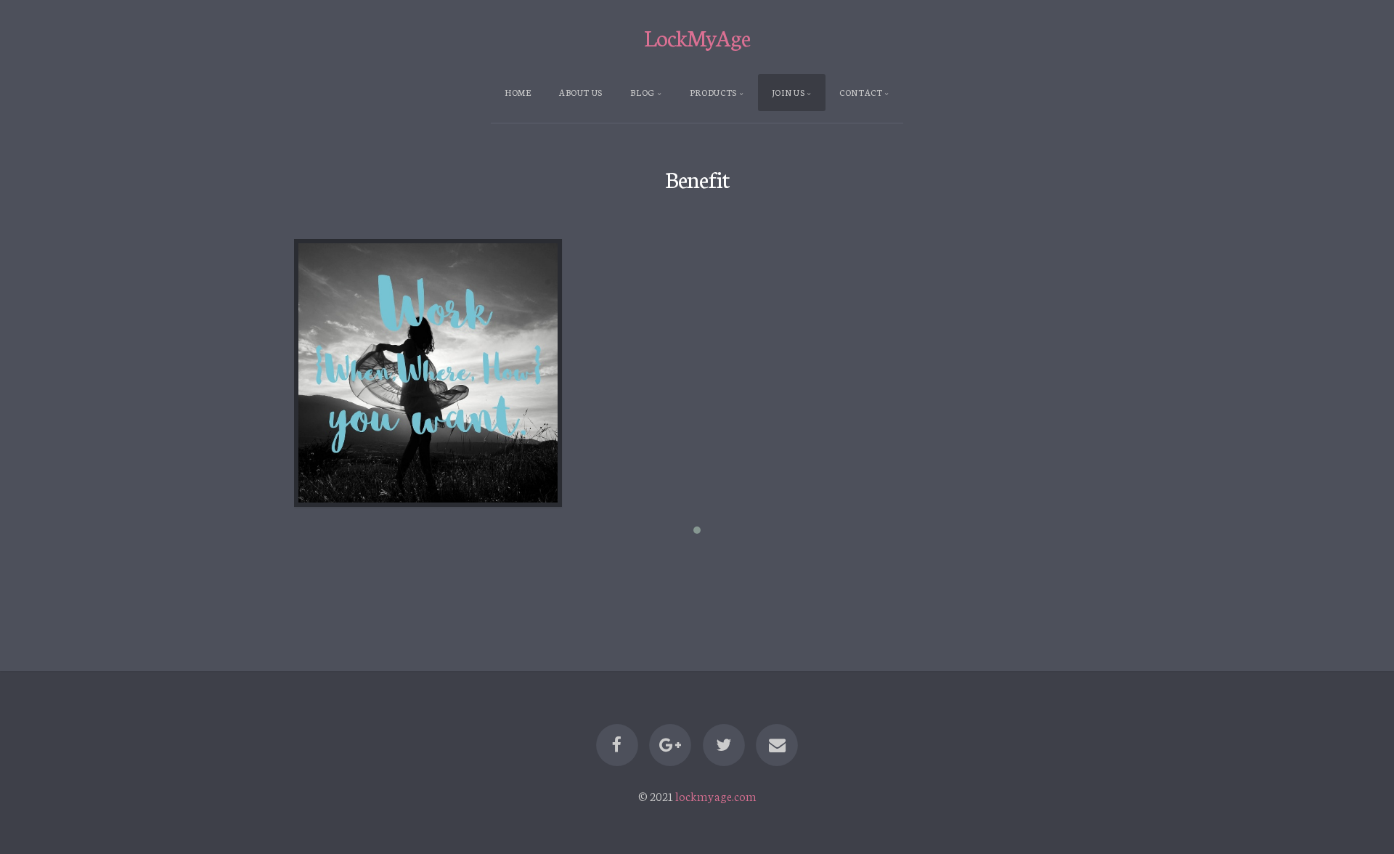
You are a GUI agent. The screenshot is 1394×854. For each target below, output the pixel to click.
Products (713, 92)
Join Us (788, 92)
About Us (581, 92)
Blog (642, 92)
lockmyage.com (716, 795)
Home (518, 92)
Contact (860, 92)
